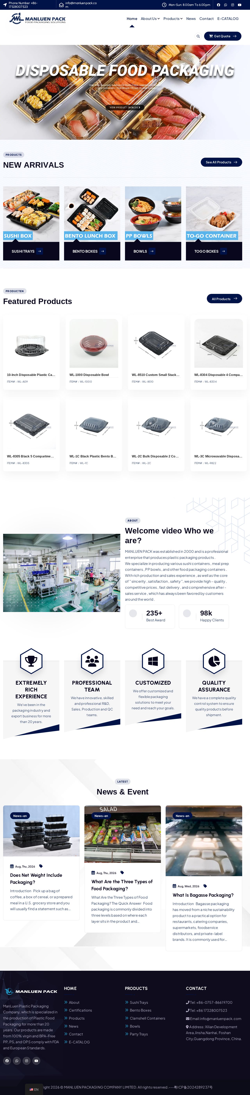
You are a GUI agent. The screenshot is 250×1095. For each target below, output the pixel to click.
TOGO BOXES (207, 251)
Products (171, 18)
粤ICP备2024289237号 (193, 1087)
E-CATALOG (228, 18)
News (191, 18)
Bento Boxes (140, 1010)
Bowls (135, 1026)
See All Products (218, 162)
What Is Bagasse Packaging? (203, 895)
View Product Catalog (124, 107)
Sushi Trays (139, 1002)
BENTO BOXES (85, 251)
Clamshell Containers (147, 1018)
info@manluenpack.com (80, 5)
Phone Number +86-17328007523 (23, 5)
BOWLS (140, 251)
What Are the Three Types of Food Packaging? (122, 885)
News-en (20, 816)
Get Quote (221, 36)
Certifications (80, 1010)
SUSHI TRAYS (23, 251)
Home (132, 18)
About (74, 1002)
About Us (148, 18)
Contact (206, 18)
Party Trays (139, 1034)
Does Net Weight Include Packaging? (36, 878)
